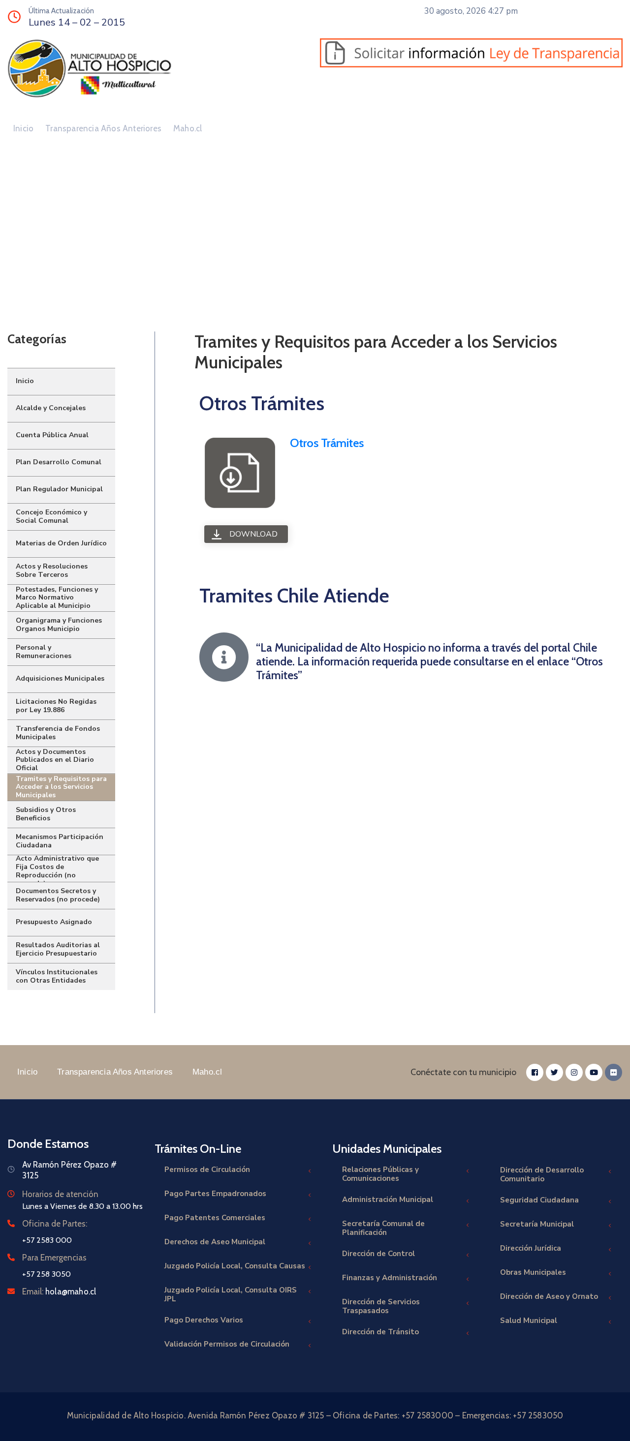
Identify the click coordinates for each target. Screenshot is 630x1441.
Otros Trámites (327, 443)
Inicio (23, 128)
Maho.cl (187, 128)
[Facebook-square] (534, 1072)
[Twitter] (554, 1072)
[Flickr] (613, 1072)
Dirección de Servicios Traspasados (381, 1306)
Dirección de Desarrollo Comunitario (542, 1174)
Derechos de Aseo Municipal (214, 1242)
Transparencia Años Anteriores (103, 128)
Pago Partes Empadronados (215, 1194)
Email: (59, 1291)
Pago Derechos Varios (203, 1320)
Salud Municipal (528, 1320)
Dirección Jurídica (530, 1248)
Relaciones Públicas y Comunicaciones (380, 1174)
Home (22, 269)
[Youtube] (593, 1072)
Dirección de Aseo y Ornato (549, 1296)
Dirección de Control (378, 1254)
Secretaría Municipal (537, 1224)
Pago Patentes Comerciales (214, 1218)
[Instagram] (574, 1072)
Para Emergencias (54, 1257)
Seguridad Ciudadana (539, 1200)
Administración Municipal (387, 1199)
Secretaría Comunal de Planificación (383, 1228)
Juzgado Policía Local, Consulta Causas (234, 1266)
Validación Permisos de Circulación (226, 1344)
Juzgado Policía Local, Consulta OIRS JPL (230, 1294)
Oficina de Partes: (54, 1224)
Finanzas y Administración (389, 1278)
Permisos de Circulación (207, 1169)
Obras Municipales (533, 1272)
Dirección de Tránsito (380, 1332)
